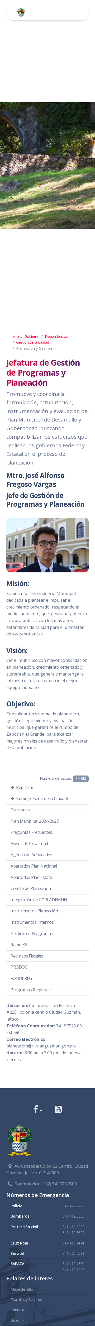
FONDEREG (21, 978)
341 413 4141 (73, 1243)
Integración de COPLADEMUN (39, 900)
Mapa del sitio (22, 1289)
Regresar (24, 787)
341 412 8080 (73, 1226)
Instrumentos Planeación (34, 911)
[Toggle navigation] (71, 12)
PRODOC (19, 967)
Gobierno (32, 336)
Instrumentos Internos (32, 922)
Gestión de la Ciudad (32, 342)
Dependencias (56, 336)
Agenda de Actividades (31, 855)
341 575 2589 (73, 1253)
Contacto (18, 1309)
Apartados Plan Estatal (32, 877)
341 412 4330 (73, 1263)
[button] (37, 1110)
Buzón (16, 1320)
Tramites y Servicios (27, 1299)
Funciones (20, 810)
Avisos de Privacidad (29, 843)
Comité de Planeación (31, 888)
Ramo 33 (19, 944)
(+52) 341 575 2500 (59, 1184)
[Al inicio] (22, 12)
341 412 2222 (73, 1205)
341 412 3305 (73, 1216)
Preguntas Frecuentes (31, 832)
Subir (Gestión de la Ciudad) (42, 798)
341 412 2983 (73, 1269)
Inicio (15, 336)
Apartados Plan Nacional (34, 866)
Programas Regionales (32, 990)
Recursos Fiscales (27, 956)
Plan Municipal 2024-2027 (35, 821)
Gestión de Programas (32, 933)
